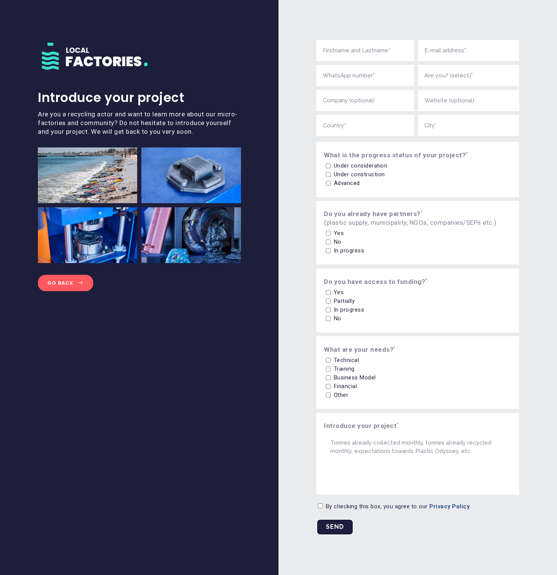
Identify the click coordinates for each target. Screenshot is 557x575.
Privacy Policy (449, 506)
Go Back (60, 283)
